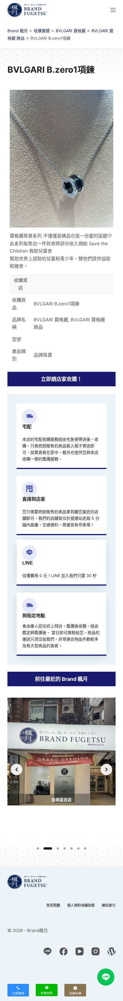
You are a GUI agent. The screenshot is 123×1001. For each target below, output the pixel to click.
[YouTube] (80, 951)
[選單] (113, 10)
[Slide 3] (57, 848)
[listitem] (61, 770)
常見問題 (53, 905)
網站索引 (109, 905)
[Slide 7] (85, 848)
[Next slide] (106, 769)
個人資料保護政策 (81, 905)
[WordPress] (112, 951)
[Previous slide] (16, 769)
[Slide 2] (47, 848)
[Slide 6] (78, 848)
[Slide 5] (71, 848)
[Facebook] (63, 951)
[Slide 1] (37, 848)
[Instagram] (96, 951)
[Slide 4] (64, 848)
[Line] (47, 951)
